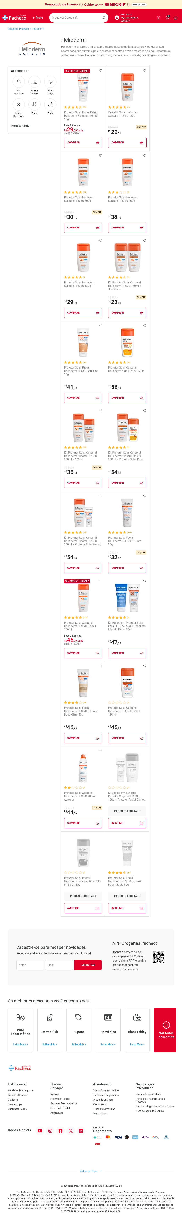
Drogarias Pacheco (18, 28)
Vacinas (54, 1094)
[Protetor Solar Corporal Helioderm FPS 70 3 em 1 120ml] (127, 682)
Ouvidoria (13, 1099)
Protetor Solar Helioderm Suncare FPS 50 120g (123, 114)
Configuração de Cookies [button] (150, 1110)
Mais (19, 92)
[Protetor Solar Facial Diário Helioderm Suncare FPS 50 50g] (83, 87)
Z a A (50, 113)
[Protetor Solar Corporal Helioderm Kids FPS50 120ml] (127, 342)
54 (114, 472)
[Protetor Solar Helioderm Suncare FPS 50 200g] (83, 172)
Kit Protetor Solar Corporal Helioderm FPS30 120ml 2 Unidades (124, 286)
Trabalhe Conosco (18, 1095)
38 (114, 217)
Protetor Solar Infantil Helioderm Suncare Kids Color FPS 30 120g (82, 881)
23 (114, 302)
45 (114, 727)
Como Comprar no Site (106, 1090)
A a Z (34, 113)
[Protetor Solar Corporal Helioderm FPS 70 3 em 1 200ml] (83, 597)
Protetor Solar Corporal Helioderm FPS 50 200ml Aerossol (79, 796)
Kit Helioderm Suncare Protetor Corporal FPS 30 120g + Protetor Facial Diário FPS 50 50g (126, 796)
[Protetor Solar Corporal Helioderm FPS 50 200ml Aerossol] (83, 767)
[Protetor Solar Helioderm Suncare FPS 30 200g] (127, 172)
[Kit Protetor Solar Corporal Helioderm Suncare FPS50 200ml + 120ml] (83, 427)
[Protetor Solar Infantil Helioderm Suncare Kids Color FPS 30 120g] (83, 853)
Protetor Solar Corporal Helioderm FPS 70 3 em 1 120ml (124, 711)
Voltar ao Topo (89, 1171)
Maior (50, 92)
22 (114, 132)
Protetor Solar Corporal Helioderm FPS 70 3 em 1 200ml (80, 626)
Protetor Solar (21, 125)
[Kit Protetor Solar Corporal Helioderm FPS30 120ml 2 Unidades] (127, 257)
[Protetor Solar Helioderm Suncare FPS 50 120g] (127, 87)
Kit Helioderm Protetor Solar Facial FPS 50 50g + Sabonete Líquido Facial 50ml (127, 626)
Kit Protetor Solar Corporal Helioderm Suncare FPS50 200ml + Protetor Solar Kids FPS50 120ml (125, 456)
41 (70, 387)
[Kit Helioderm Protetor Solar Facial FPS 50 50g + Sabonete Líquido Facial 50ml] (127, 597)
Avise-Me (117, 823)
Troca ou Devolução (104, 1109)
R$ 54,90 (69, 467)
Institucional (17, 1084)
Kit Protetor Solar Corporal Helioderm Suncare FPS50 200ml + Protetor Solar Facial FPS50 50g (82, 541)
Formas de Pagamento (106, 1095)
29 (70, 302)
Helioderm (38, 28)
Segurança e (145, 1086)
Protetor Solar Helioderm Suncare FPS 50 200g (79, 199)
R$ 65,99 (69, 807)
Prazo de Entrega (103, 1099)
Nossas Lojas (15, 1104)
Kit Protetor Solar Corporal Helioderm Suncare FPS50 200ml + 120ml (80, 456)
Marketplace (100, 1113)
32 (114, 557)
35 (70, 472)
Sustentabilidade (17, 1109)
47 (114, 642)
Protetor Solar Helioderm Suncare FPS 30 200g (123, 199)
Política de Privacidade (148, 1094)
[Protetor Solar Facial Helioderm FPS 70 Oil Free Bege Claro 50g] (83, 682)
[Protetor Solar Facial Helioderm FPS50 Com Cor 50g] (83, 342)
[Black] (91, 4)
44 (70, 812)
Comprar (73, 142)
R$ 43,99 (113, 552)
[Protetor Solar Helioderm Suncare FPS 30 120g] (83, 257)
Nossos (56, 1086)
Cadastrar (88, 965)
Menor (34, 92)
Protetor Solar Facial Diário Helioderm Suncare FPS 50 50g (81, 116)
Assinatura (56, 1112)
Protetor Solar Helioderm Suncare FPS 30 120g (79, 284)
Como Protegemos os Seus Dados (155, 1106)
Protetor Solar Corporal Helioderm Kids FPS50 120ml (126, 369)
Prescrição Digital (60, 1108)
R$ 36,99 (113, 127)
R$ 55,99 (113, 297)
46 (70, 727)
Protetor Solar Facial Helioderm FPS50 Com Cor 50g (81, 371)
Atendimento (103, 1084)
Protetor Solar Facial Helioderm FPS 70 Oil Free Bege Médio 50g (124, 881)
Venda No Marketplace (20, 1090)
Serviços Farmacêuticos (63, 1103)
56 (114, 387)
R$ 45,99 (69, 212)
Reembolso (99, 1104)
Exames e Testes (60, 1098)
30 (70, 217)
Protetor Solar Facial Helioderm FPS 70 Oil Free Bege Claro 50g (80, 711)
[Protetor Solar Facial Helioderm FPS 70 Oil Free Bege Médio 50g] (127, 853)
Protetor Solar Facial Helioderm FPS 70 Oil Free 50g (124, 541)
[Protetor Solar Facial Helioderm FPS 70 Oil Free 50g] (127, 512)
